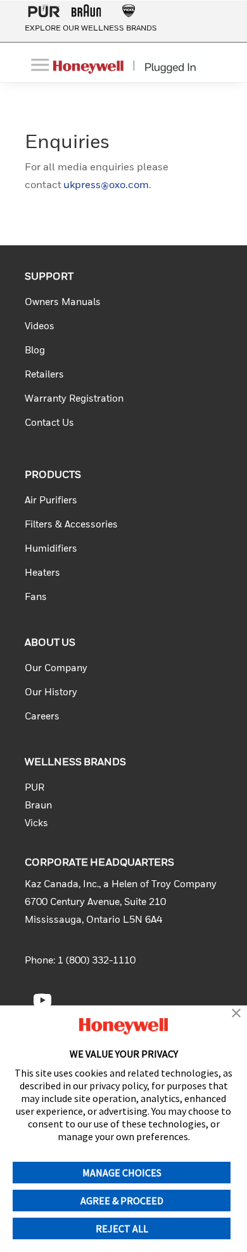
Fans (36, 597)
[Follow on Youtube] (42, 1000)
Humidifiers (51, 549)
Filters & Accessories (71, 524)
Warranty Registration (74, 399)
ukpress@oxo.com (106, 185)
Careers (42, 716)
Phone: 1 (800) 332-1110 (80, 960)
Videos (39, 326)
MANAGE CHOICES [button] (122, 1172)
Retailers (44, 374)
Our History (51, 692)
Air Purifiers (51, 500)
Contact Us (49, 423)
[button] (236, 1014)
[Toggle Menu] (41, 64)
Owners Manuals (63, 302)
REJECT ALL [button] (122, 1228)
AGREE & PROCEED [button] (121, 1200)
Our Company (56, 668)
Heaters (42, 573)
